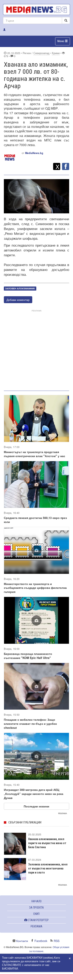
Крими (56, 53)
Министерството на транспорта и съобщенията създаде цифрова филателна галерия (35, 588)
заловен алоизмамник (20, 288)
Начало (36, 901)
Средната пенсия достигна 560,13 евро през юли (35, 520)
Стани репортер (38, 920)
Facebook (40, 941)
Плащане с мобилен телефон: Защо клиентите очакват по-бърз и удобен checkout (30, 723)
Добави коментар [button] (18, 300)
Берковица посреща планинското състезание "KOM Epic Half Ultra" (28, 656)
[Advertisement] (36, 349)
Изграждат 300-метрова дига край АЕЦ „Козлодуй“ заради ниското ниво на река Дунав (33, 794)
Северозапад (41, 53)
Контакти (22, 941)
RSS (56, 941)
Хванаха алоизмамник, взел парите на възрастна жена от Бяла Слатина (47, 843)
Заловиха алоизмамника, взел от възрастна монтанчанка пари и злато (48, 868)
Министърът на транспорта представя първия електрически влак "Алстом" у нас (34, 454)
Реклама (36, 926)
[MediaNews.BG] (36, 9)
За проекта (36, 907)
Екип (36, 913)
